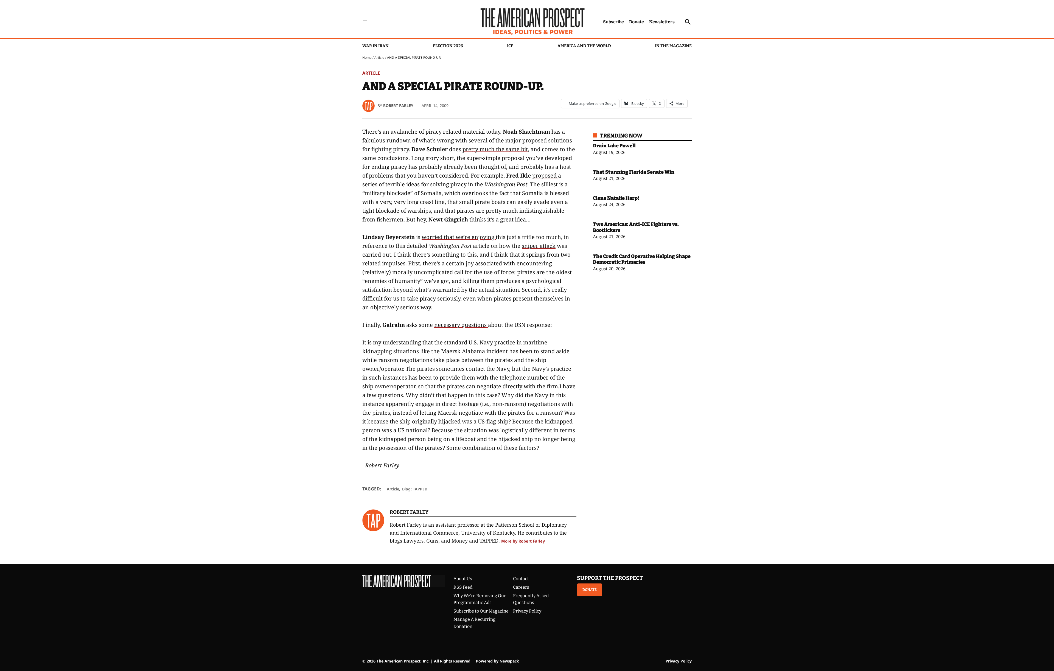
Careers (521, 587)
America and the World (584, 45)
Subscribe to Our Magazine (481, 611)
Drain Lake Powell (614, 146)
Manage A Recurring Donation (474, 623)
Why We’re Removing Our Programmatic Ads (479, 599)
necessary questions (461, 325)
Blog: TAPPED (414, 489)
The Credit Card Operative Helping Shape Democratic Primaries (642, 259)
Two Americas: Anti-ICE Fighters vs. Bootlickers (636, 227)
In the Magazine (673, 45)
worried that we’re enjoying (459, 237)
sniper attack (539, 245)
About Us (462, 578)
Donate (636, 21)
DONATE (589, 590)
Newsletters (662, 21)
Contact (521, 578)
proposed (545, 175)
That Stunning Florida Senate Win (633, 172)
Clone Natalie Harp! (616, 198)
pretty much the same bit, (495, 149)
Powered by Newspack (497, 661)
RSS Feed (462, 587)
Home (367, 57)
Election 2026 (448, 45)
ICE (510, 45)
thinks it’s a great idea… (499, 219)
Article (379, 57)
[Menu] (365, 21)
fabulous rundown (386, 140)
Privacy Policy (527, 611)
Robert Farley (398, 105)
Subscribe (613, 21)
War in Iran (375, 45)
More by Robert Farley (523, 541)
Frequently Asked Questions (531, 599)
